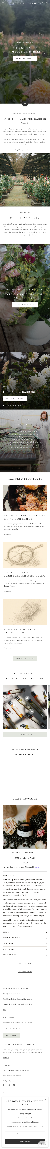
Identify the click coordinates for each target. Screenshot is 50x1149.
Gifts (4, 999)
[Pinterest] (14, 1084)
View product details (25, 971)
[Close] (46, 1099)
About (5, 994)
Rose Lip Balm (25, 858)
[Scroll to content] (25, 103)
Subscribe (25, 1141)
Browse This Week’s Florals (25, 305)
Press (4, 1009)
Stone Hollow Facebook (25, 1004)
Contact (10, 994)
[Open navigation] (3, 3)
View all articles (25, 659)
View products (24, 735)
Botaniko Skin (11, 999)
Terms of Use (17, 1070)
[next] (44, 54)
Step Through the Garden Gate (25, 150)
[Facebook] (3, 1084)
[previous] (5, 54)
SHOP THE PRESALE (25, 58)
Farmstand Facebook (9, 1004)
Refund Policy (26, 1070)
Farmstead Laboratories (24, 999)
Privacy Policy (7, 1070)
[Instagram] (9, 1084)
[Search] (43, 3)
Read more (7, 534)
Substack (17, 994)
